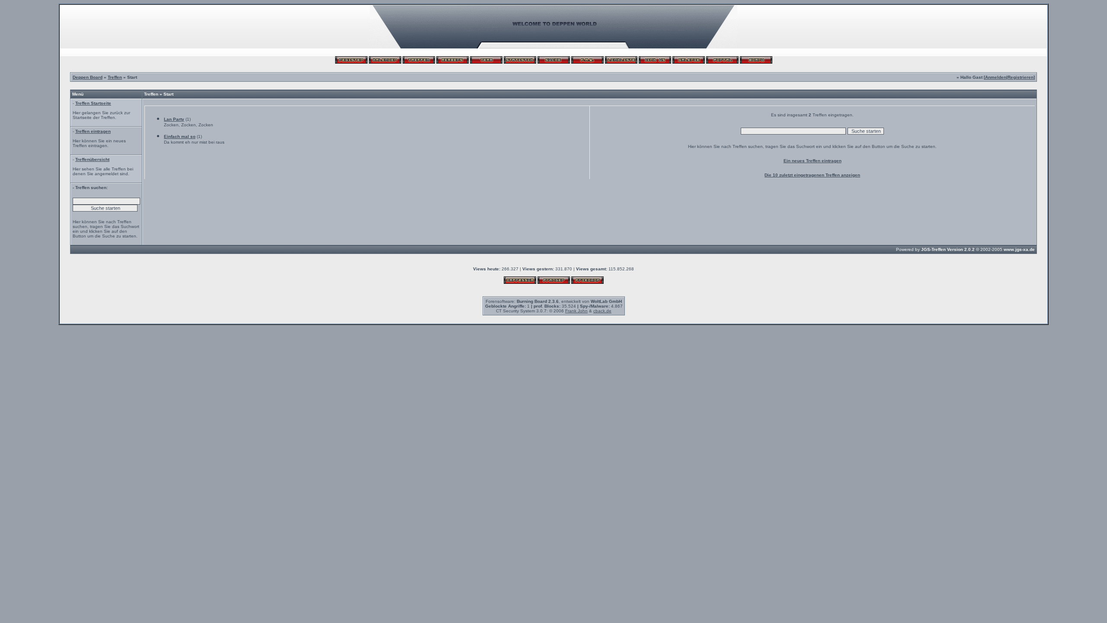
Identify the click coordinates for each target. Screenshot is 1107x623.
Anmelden (995, 77)
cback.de (602, 310)
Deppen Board (87, 77)
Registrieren (1020, 77)
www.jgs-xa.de (1019, 249)
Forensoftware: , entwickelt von (554, 301)
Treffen (115, 77)
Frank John (576, 310)
